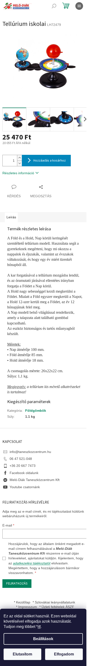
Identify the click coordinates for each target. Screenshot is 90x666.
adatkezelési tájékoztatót (31, 563)
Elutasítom (22, 654)
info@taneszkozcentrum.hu (30, 452)
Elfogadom (64, 654)
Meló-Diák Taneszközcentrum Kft (35, 480)
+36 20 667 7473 (23, 466)
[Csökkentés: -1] (19, 163)
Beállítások (43, 639)
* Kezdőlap (22, 602)
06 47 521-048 (21, 459)
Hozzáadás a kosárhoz (49, 160)
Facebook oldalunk (24, 473)
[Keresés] (54, 6)
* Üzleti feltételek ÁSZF (56, 607)
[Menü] (79, 6)
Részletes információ (18, 173)
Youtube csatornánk (25, 487)
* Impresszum (26, 607)
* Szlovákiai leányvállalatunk (54, 602)
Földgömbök (35, 410)
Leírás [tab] (11, 217)
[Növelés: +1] (19, 158)
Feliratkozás (17, 583)
